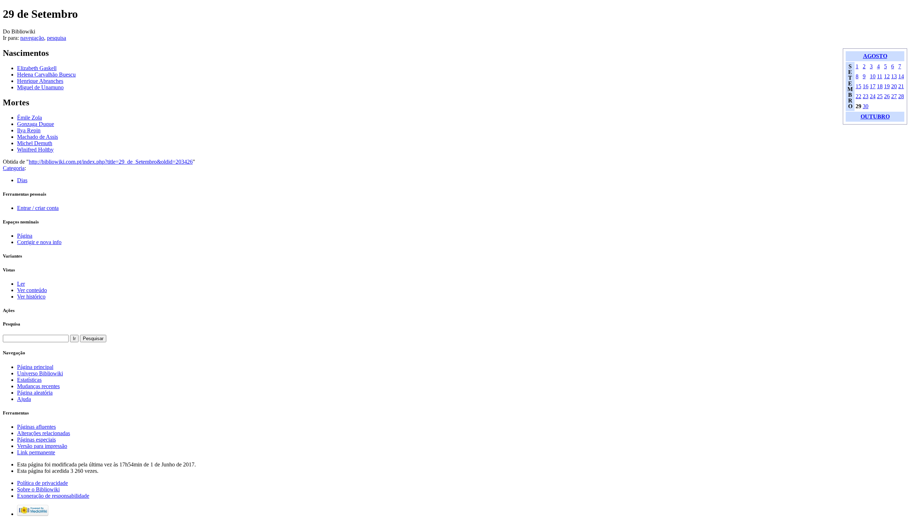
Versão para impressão (42, 446)
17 (873, 86)
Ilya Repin (29, 130)
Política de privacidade (42, 483)
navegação (32, 38)
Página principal (35, 367)
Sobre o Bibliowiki (38, 489)
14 (901, 76)
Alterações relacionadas (43, 433)
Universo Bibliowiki (40, 373)
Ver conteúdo (32, 290)
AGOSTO (875, 56)
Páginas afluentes (36, 427)
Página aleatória (35, 393)
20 (894, 86)
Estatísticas (29, 380)
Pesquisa (11, 324)
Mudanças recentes (38, 386)
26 (887, 96)
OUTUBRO (875, 116)
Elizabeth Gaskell (37, 68)
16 (865, 86)
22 (858, 96)
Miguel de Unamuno (40, 87)
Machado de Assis (37, 137)
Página (24, 236)
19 (887, 86)
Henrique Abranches (40, 81)
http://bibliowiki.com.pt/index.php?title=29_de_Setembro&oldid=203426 (111, 162)
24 (873, 96)
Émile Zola (29, 118)
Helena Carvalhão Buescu (46, 75)
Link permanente (36, 452)
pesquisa (56, 38)
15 (858, 86)
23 (865, 96)
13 (894, 76)
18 (880, 86)
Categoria (14, 168)
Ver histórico (31, 297)
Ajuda (24, 399)
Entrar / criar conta (38, 208)
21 (901, 86)
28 (901, 96)
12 (887, 76)
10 (873, 76)
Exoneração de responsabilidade (53, 496)
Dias (22, 180)
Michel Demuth (34, 143)
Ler (21, 284)
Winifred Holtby (35, 150)
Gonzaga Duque (35, 124)
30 (865, 106)
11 (879, 76)
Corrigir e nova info (39, 242)
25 (880, 96)
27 (894, 96)
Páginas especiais (36, 440)
